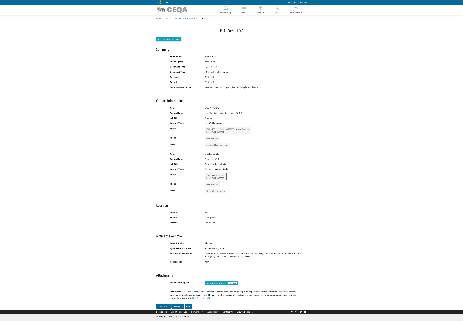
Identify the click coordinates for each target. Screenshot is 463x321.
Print (188, 306)
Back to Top (161, 312)
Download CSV (163, 306)
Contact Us (292, 2)
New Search (178, 306)
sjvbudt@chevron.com (215, 191)
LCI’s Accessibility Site (202, 298)
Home (158, 18)
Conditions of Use (179, 312)
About (244, 12)
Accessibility (213, 312)
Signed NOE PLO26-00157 (221, 283)
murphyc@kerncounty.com (217, 145)
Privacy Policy (197, 312)
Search (277, 12)
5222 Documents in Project (169, 39)
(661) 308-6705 (212, 184)
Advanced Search (296, 12)
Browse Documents (245, 312)
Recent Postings (226, 12)
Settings (304, 2)
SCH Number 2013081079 (184, 18)
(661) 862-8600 (212, 138)
